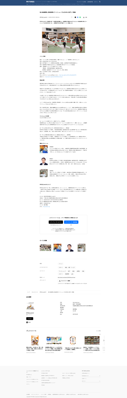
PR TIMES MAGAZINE (45, 380)
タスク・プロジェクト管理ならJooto (68, 373)
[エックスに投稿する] (75, 17)
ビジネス (74, 4)
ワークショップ (62, 271)
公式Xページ (84, 378)
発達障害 (67, 274)
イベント (61, 263)
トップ (28, 292)
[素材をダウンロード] (84, 17)
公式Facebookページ (85, 373)
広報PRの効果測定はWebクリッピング (48, 382)
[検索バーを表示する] (100, 2)
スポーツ (83, 4)
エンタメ (47, 4)
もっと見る (98, 330)
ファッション (60, 4)
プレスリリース (35, 292)
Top (27, 4)
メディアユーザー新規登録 (71, 222)
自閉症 (78, 271)
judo (72, 274)
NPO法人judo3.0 (43, 292)
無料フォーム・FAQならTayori (67, 375)
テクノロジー (32, 4)
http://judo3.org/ (46, 206)
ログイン (96, 1)
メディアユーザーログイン (56, 222)
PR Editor (43, 385)
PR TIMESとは (29, 374)
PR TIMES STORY (44, 373)
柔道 (73, 271)
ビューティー (53, 4)
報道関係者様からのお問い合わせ (59, 394)
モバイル (38, 4)
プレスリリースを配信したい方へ (32, 381)
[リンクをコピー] (86, 17)
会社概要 (28, 394)
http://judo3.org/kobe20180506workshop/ (54, 76)
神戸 (69, 271)
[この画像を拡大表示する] (45, 248)
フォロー (30, 318)
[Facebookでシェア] (78, 17)
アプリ (42, 4)
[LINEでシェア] (80, 17)
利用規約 (49, 394)
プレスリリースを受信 (81, 1)
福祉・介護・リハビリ (70, 267)
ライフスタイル (67, 4)
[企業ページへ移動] (30, 306)
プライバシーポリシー (35, 394)
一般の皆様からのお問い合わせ (82, 394)
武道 (83, 271)
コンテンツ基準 (43, 394)
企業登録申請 (90, 1)
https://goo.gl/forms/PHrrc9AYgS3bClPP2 (67, 75)
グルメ (78, 4)
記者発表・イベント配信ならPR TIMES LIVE (49, 378)
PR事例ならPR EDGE (66, 378)
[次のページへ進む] (104, 340)
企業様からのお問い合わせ (71, 394)
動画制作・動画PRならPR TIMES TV (47, 375)
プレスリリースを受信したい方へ (32, 379)
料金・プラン (28, 377)
